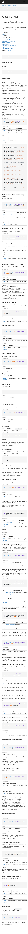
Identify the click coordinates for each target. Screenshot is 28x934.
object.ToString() (6, 42)
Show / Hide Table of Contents (14, 9)
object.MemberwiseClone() (8, 41)
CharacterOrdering (11, 215)
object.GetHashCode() (7, 48)
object (4, 34)
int (3, 246)
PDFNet (14, 5)
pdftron (9, 5)
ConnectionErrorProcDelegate (11, 625)
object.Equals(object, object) (9, 45)
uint (4, 862)
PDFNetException (5, 259)
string (4, 130)
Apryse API (3, 5)
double (4, 400)
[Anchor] (1, 62)
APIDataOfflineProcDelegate (9, 523)
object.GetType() (6, 39)
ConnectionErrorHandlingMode (10, 593)
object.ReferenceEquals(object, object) (11, 47)
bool (4, 140)
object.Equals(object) (7, 44)
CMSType (8, 565)
